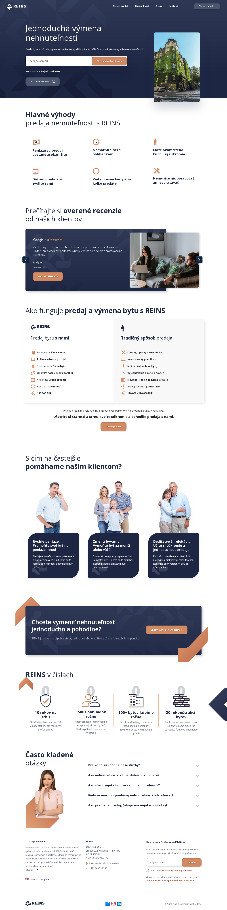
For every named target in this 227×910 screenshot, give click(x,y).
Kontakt (173, 5)
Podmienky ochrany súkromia (177, 870)
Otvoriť (29, 869)
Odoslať (191, 862)
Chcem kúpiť (142, 5)
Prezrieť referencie (48, 276)
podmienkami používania (181, 880)
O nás (159, 5)
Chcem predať (120, 5)
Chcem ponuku (207, 6)
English (45, 879)
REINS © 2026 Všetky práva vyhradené (183, 904)
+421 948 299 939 (98, 868)
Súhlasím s (172, 870)
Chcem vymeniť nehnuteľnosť (167, 629)
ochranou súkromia (156, 880)
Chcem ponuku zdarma (109, 61)
